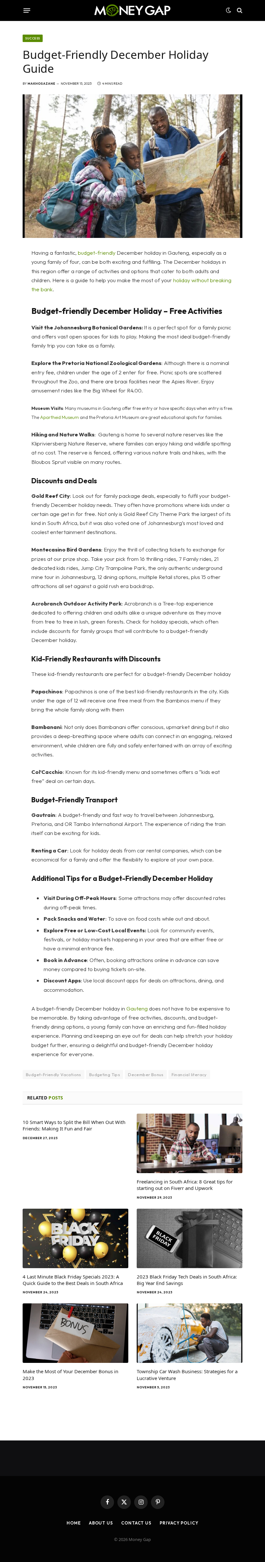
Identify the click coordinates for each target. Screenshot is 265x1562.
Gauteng (137, 1008)
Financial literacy (189, 1074)
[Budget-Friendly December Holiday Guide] (132, 166)
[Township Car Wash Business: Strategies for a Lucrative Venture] (189, 1333)
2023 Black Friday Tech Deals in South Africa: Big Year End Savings (187, 1279)
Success (32, 38)
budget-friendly (96, 252)
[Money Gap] (132, 10)
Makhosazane (41, 83)
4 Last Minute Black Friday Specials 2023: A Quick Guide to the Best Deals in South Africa (73, 1279)
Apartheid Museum (59, 417)
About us (101, 1522)
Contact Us (136, 1522)
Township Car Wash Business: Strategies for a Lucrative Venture (187, 1374)
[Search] (239, 10)
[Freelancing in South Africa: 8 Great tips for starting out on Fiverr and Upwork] (189, 1143)
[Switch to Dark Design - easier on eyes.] (228, 10)
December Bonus (145, 1074)
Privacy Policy (179, 1522)
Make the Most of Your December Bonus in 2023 (70, 1374)
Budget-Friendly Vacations (53, 1074)
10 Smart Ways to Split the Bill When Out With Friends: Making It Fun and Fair (74, 1125)
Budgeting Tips (104, 1074)
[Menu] (27, 10)
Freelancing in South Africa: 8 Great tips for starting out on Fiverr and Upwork (185, 1184)
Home (74, 1522)
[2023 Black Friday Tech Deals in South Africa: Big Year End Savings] (189, 1238)
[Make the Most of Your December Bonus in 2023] (75, 1333)
